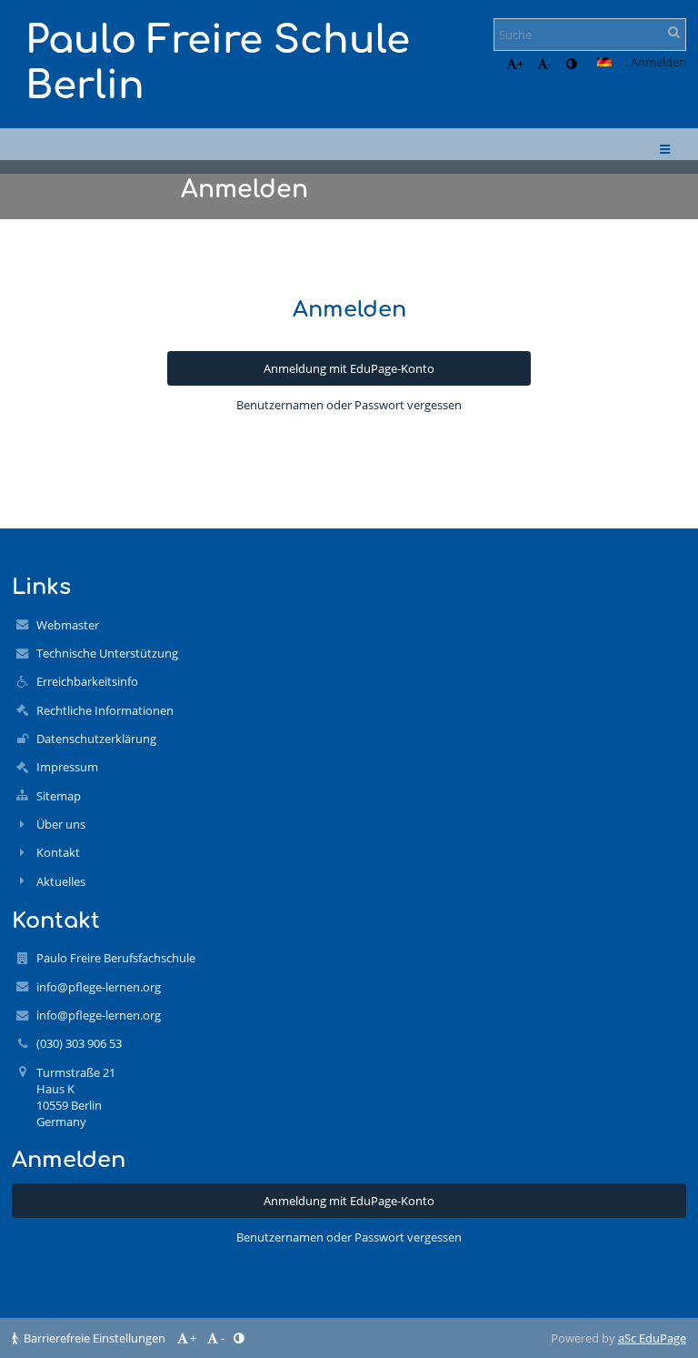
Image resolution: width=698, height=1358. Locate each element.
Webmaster (67, 625)
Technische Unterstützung (107, 653)
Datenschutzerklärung (96, 738)
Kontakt (58, 852)
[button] (571, 63)
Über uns (60, 824)
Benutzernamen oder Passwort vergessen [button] (349, 405)
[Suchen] (673, 32)
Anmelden (658, 62)
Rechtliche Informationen (105, 710)
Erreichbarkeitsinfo (87, 681)
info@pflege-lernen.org (98, 987)
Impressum (67, 767)
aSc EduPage (652, 1338)
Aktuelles (60, 881)
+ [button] (520, 63)
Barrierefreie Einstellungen (94, 1338)
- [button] (550, 63)
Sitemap (58, 796)
